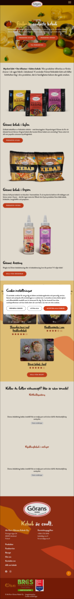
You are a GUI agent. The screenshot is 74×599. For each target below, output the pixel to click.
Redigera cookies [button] (16, 308)
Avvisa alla (34, 308)
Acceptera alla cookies (56, 308)
